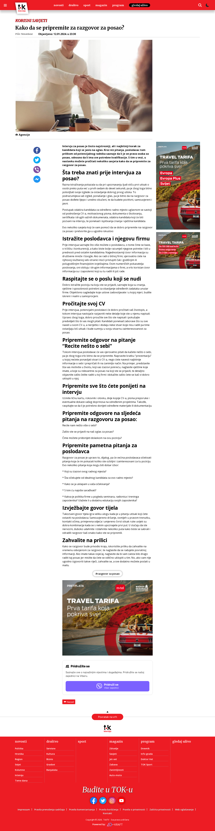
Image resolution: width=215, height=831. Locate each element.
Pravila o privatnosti (134, 809)
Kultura (50, 753)
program (118, 5)
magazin (101, 5)
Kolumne (20, 769)
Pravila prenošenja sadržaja (49, 809)
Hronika (19, 753)
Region (19, 759)
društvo (73, 5)
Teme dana (21, 780)
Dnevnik (145, 748)
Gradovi (50, 764)
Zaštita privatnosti (160, 809)
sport (86, 5)
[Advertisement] (180, 92)
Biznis (49, 759)
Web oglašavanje (184, 809)
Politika (19, 748)
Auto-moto (115, 775)
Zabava (113, 764)
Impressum (24, 809)
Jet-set (113, 759)
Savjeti (113, 753)
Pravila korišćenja (108, 809)
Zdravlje (113, 748)
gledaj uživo (140, 5)
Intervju (19, 775)
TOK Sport (146, 764)
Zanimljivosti (116, 769)
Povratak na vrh (107, 717)
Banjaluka (51, 769)
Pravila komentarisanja (82, 809)
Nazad (70, 701)
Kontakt (107, 813)
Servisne (50, 748)
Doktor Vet (147, 759)
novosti (59, 5)
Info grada (147, 753)
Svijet (18, 764)
